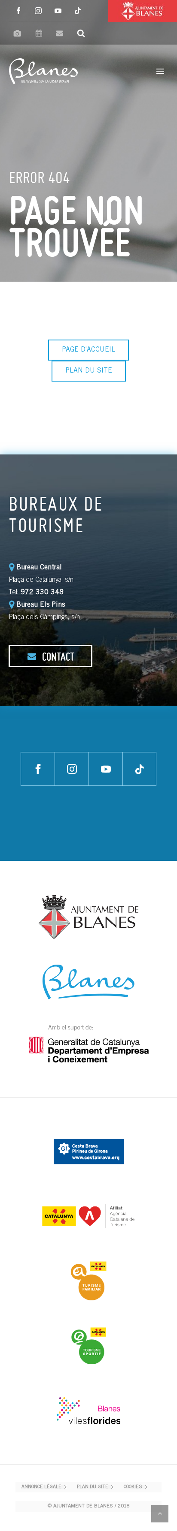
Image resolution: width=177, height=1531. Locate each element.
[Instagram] (38, 11)
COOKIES (133, 1487)
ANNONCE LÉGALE (41, 1487)
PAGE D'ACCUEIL (88, 349)
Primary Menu (160, 71)
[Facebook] (18, 11)
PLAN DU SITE (88, 370)
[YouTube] (58, 11)
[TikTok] (78, 11)
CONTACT (57, 656)
